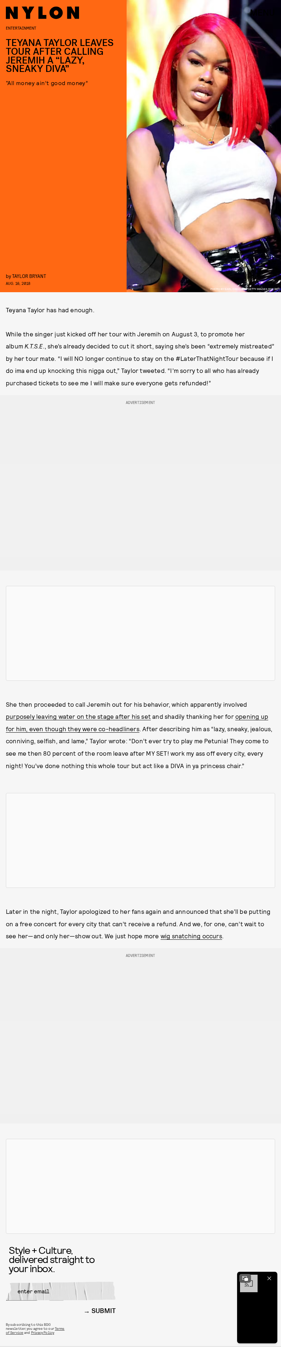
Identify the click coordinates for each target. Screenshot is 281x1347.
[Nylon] (42, 13)
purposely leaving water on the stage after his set (78, 716)
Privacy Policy (42, 1332)
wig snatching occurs (191, 935)
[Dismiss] (269, 1278)
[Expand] (245, 1278)
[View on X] (140, 633)
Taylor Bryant (29, 276)
